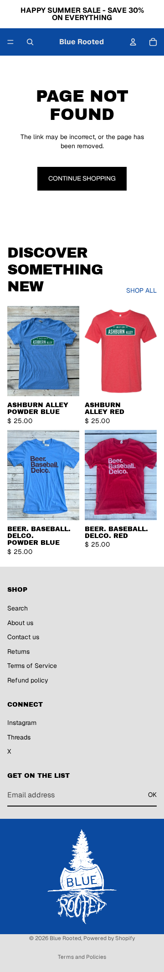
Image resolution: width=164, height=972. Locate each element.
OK (152, 795)
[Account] (133, 42)
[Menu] (10, 41)
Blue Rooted (65, 938)
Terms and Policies (82, 957)
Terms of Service (32, 666)
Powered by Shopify (109, 938)
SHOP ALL (141, 290)
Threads (19, 737)
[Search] (30, 42)
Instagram (21, 723)
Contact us (23, 637)
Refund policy (27, 680)
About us (20, 623)
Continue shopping (82, 178)
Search (17, 608)
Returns (18, 651)
